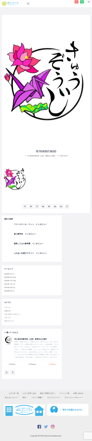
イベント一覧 (64, 393)
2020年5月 (8, 291)
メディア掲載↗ (37, 397)
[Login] (76, 1)
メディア (7, 317)
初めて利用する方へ (47, 393)
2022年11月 (8, 281)
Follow (52, 364)
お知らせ (7, 311)
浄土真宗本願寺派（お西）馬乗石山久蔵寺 (30, 339)
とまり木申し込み (29, 393)
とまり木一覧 (14, 393)
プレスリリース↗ (54, 397)
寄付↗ (25, 397)
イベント (7, 307)
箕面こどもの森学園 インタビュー (28, 243)
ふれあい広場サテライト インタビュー (30, 253)
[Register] (82, 1)
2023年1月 (8, 274)
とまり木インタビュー (12, 314)
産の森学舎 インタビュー (25, 234)
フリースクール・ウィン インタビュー (30, 224)
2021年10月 (8, 287)
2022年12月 (8, 277)
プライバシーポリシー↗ (73, 397)
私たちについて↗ (12, 397)
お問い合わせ (78, 393)
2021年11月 (8, 284)
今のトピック (9, 321)
